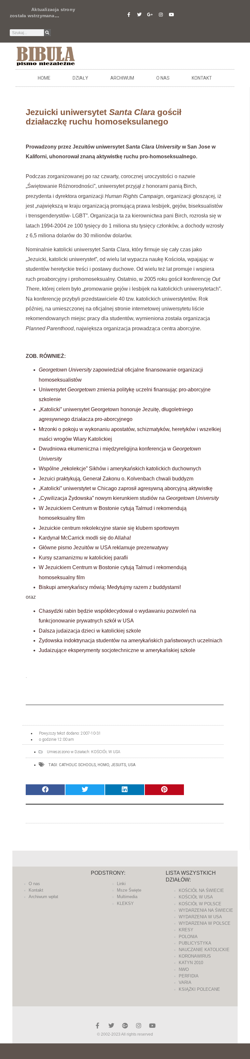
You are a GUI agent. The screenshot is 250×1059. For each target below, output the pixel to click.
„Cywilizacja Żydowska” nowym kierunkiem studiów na (129, 498)
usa (131, 765)
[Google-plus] (125, 1025)
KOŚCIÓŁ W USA (105, 752)
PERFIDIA (189, 976)
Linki (121, 883)
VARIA (185, 982)
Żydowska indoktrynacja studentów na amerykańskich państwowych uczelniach (130, 640)
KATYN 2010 (191, 962)
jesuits (118, 765)
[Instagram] (160, 14)
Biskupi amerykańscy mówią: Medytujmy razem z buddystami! (110, 587)
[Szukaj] (47, 32)
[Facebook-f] (128, 14)
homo (103, 765)
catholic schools (77, 765)
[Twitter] (139, 14)
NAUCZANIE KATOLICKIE (204, 949)
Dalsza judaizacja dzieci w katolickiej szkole (90, 631)
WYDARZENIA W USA (200, 916)
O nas (163, 78)
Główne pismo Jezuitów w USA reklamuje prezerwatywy (103, 547)
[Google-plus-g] (150, 14)
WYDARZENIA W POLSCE (204, 923)
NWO (184, 969)
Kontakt (202, 78)
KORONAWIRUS (195, 956)
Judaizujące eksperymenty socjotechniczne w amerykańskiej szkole (117, 650)
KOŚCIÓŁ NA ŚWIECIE (201, 890)
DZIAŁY (80, 78)
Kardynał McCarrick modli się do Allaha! (85, 538)
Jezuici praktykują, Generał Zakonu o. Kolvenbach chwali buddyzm (116, 478)
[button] (45, 789)
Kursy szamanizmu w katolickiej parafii (83, 557)
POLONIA (188, 936)
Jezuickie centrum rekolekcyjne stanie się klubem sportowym (109, 528)
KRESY (186, 929)
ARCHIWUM (122, 78)
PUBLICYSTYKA (195, 943)
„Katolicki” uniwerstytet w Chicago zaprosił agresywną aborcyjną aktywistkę (126, 488)
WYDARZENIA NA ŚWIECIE (206, 910)
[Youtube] (171, 14)
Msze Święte (129, 890)
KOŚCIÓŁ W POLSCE (200, 903)
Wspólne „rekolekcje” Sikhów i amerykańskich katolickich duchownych (120, 468)
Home (44, 78)
